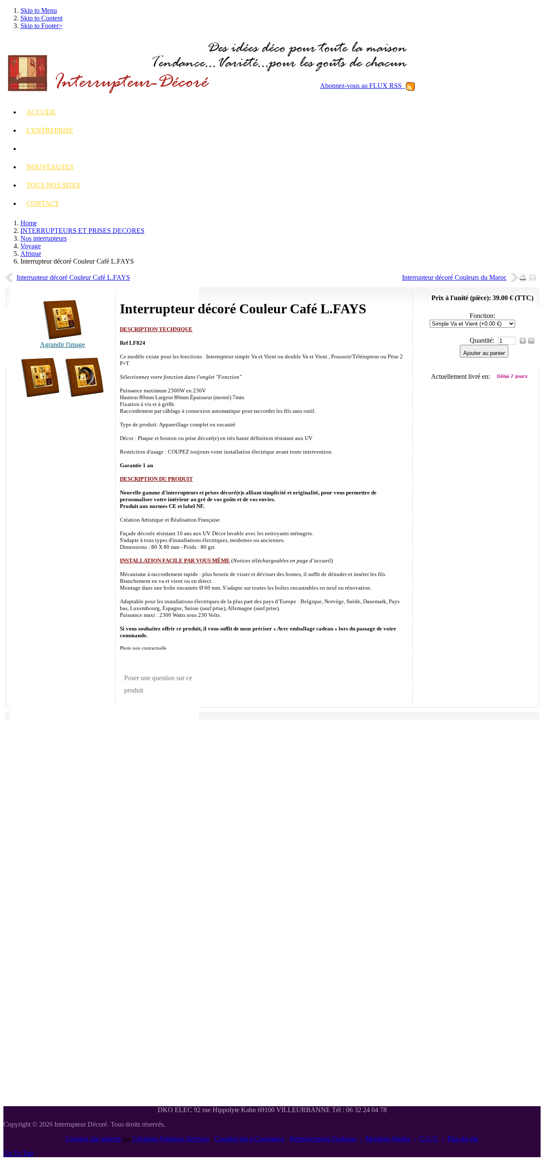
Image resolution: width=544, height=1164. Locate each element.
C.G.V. (429, 1138)
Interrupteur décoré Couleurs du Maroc (454, 277)
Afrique (30, 253)
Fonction (481, 315)
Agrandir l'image (62, 344)
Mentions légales (388, 1138)
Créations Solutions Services (171, 1138)
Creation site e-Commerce (249, 1138)
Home (28, 223)
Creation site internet (93, 1138)
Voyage (30, 246)
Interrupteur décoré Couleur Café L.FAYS (73, 277)
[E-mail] (534, 275)
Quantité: (483, 340)
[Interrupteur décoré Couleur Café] (40, 396)
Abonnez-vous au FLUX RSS (362, 85)
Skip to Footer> (41, 25)
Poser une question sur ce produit (158, 684)
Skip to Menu (38, 10)
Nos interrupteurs (43, 238)
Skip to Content (41, 18)
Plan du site (463, 1138)
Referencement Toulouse (323, 1138)
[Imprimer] (524, 275)
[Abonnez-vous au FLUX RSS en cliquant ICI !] (410, 85)
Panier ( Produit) (486, 226)
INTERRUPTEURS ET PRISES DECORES (82, 230)
